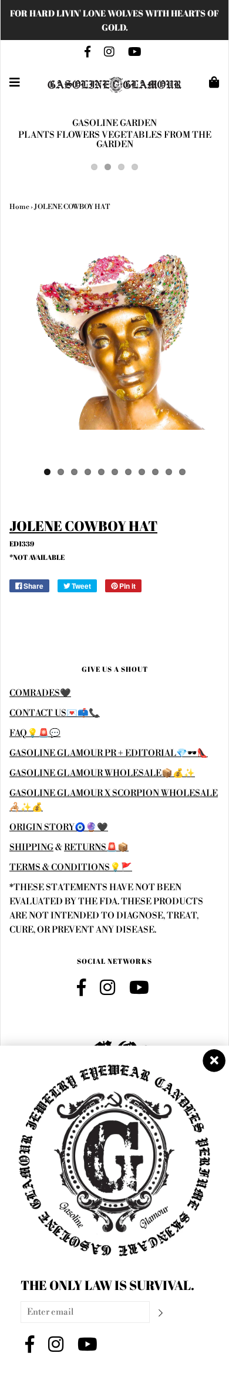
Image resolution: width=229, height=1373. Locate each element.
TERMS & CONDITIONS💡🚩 (70, 867)
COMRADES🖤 (40, 693)
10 (169, 472)
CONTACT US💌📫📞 (54, 713)
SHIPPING (31, 847)
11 (182, 472)
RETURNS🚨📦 (96, 847)
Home (19, 207)
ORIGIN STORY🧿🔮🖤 (58, 827)
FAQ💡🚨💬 (34, 733)
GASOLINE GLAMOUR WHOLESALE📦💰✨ (102, 773)
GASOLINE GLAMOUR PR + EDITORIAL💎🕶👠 (108, 753)
